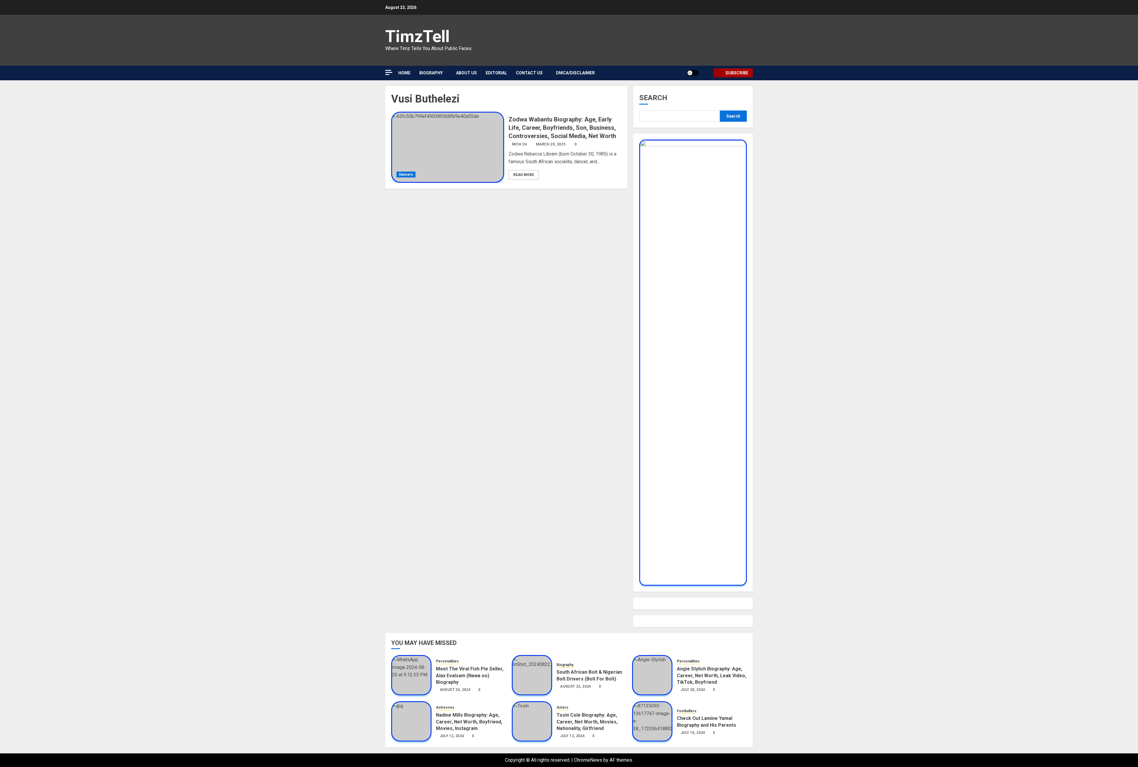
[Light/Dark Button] (693, 73)
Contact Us (529, 73)
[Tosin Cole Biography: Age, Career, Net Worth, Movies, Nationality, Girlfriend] (532, 721)
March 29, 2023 (550, 144)
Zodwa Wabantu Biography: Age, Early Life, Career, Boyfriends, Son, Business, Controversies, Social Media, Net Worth (562, 128)
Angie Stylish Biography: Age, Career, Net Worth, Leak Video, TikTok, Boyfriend (711, 675)
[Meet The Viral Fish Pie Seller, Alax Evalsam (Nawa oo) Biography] (411, 675)
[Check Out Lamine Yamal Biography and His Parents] (652, 721)
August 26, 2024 (455, 690)
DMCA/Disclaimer (575, 73)
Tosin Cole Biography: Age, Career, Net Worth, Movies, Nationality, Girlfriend (587, 721)
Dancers (406, 174)
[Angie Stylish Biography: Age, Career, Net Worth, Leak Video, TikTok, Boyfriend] (652, 675)
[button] (707, 73)
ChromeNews (588, 760)
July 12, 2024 (452, 736)
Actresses (445, 707)
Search (653, 98)
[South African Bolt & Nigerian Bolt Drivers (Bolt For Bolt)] (532, 675)
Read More (523, 175)
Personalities (447, 661)
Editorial (496, 73)
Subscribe (736, 73)
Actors (562, 707)
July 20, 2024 (693, 690)
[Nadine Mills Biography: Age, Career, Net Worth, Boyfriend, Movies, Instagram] (411, 721)
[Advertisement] (441, 59)
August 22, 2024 (575, 686)
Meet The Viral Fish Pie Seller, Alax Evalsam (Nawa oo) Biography (470, 675)
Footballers (686, 711)
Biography (565, 665)
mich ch (519, 144)
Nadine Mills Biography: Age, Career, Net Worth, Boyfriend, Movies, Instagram (469, 721)
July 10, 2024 (693, 733)
